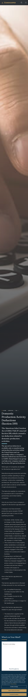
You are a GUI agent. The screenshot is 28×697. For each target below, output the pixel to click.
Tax (16, 410)
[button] (26, 2)
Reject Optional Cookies (14, 690)
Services (10, 410)
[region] (14, 684)
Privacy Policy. (13, 683)
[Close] (26, 672)
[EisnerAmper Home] (9, 2)
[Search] (21, 2)
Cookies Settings (14, 686)
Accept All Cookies (14, 694)
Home (4, 410)
